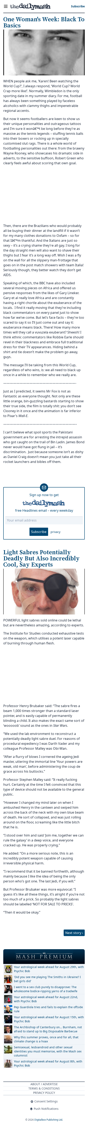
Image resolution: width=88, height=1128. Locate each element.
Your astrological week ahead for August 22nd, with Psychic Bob (46, 999)
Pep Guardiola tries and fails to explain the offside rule (48, 1009)
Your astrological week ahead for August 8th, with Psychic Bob (48, 1063)
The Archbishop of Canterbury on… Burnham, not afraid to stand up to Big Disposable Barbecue (48, 1029)
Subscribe (38, 531)
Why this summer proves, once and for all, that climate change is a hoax (46, 1039)
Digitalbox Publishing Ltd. (48, 1119)
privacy (55, 532)
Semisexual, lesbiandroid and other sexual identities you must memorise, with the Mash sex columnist (47, 1051)
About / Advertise (44, 1084)
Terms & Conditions (44, 1088)
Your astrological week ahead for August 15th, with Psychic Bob (49, 1019)
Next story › (74, 933)
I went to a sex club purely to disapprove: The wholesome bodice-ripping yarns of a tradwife (45, 989)
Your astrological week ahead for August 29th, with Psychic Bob (49, 969)
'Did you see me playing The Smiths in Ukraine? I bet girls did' (47, 979)
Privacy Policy (44, 1093)
